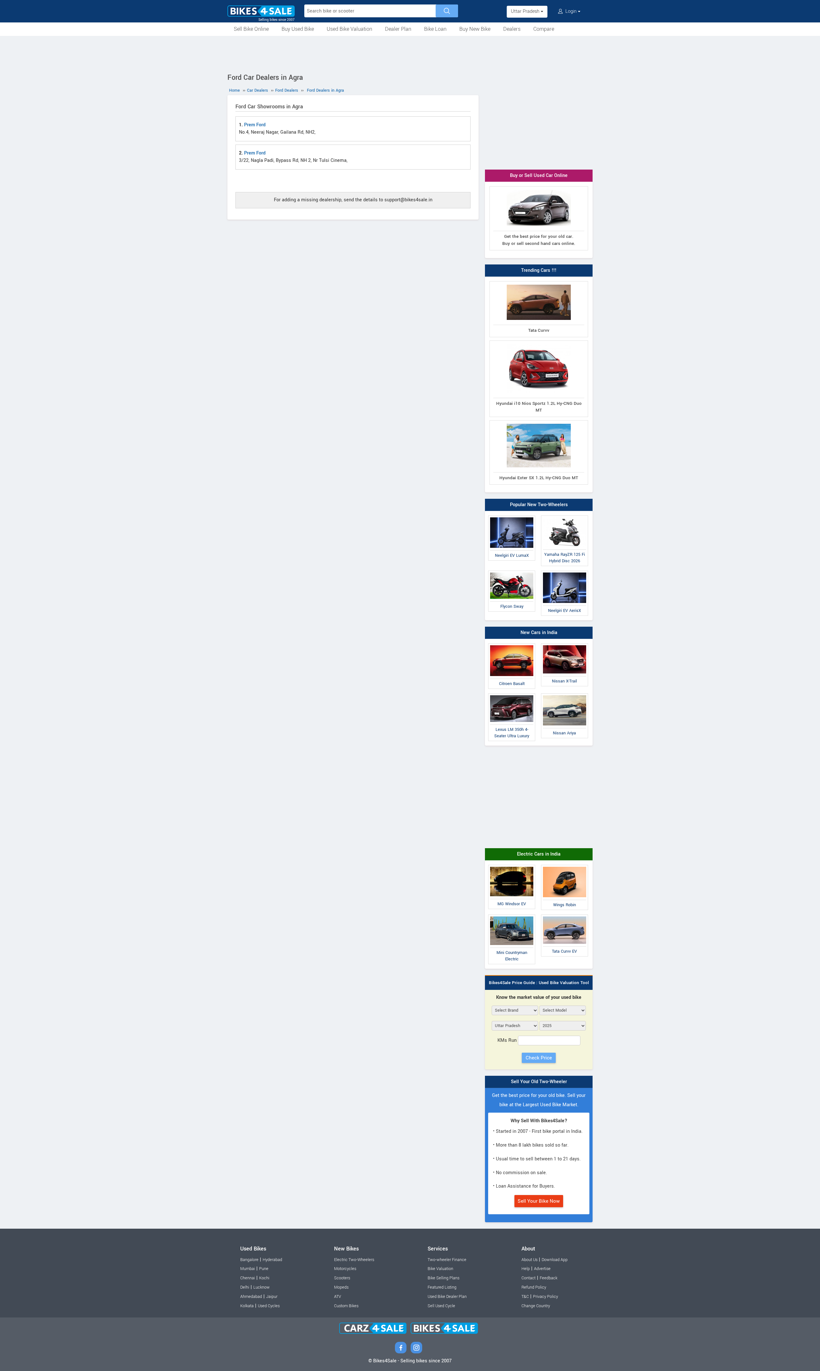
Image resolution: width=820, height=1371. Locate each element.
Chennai (247, 1278)
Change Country (535, 1306)
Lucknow (261, 1287)
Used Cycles (269, 1306)
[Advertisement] (410, 53)
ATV (337, 1297)
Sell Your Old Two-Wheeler (539, 1081)
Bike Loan (435, 29)
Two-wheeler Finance (447, 1260)
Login (571, 11)
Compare (543, 29)
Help (525, 1269)
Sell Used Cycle (441, 1306)
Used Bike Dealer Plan (447, 1297)
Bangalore (249, 1260)
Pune (263, 1269)
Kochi (264, 1278)
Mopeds (341, 1287)
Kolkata (247, 1306)
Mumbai (247, 1269)
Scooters (342, 1278)
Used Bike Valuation (349, 29)
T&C (525, 1297)
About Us (529, 1260)
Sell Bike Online (251, 29)
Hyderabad (272, 1260)
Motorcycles (345, 1269)
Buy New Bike (474, 29)
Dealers (512, 29)
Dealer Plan (398, 29)
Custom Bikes (346, 1306)
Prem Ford (255, 124)
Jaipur (271, 1297)
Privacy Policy (545, 1297)
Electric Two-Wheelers (354, 1260)
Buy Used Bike (298, 29)
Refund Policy (533, 1287)
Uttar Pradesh (526, 11)
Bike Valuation (440, 1269)
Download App (555, 1260)
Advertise (542, 1269)
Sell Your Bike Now (539, 1201)
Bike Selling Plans (443, 1278)
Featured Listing (442, 1287)
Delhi (244, 1287)
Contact (528, 1278)
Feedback (548, 1278)
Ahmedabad (251, 1297)
